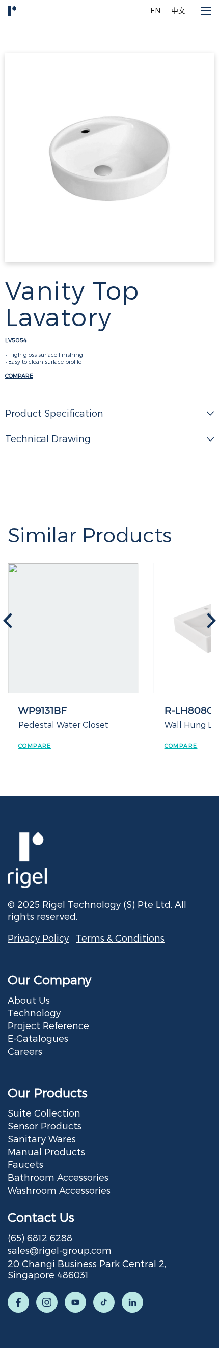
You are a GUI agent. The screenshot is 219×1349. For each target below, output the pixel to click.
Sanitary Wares (42, 1138)
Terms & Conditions (120, 937)
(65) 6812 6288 (40, 1237)
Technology (34, 1012)
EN (155, 10)
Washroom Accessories (59, 1190)
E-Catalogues (38, 1038)
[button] (211, 620)
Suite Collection (44, 1112)
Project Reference (48, 1025)
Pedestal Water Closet (63, 724)
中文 (178, 10)
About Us (29, 999)
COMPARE (19, 375)
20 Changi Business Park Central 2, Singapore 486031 (87, 1269)
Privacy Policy (38, 937)
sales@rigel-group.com (60, 1250)
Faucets (25, 1164)
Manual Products (46, 1151)
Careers (25, 1051)
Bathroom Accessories (58, 1176)
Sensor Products (44, 1125)
